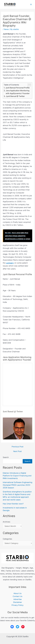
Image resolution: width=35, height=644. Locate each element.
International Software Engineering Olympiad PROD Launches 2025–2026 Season (17, 485)
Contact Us (17, 596)
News (6, 29)
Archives (6, 522)
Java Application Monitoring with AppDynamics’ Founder (18, 92)
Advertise (17, 599)
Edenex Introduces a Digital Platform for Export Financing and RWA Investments (17, 475)
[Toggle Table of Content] (28, 84)
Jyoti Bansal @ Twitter (15, 96)
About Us (17, 593)
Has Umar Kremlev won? (13, 504)
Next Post (17, 451)
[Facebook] (12, 626)
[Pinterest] (22, 626)
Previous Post (17, 447)
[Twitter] (17, 626)
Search (6, 457)
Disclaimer (17, 602)
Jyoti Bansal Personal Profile (17, 88)
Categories (7, 539)
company (10, 263)
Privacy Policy (17, 605)
